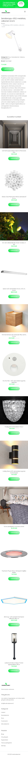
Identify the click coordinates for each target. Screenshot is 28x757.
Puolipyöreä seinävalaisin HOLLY (14, 427)
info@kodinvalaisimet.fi (7, 703)
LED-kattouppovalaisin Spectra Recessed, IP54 (14, 151)
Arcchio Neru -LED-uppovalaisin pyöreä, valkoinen (14, 381)
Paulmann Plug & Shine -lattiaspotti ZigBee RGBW (14, 571)
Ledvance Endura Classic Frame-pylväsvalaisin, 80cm (14, 663)
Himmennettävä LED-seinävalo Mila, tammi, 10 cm (14, 335)
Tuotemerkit (4, 721)
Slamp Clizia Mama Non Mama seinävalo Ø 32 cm (14, 197)
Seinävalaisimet (5, 58)
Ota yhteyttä (4, 737)
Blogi (2, 734)
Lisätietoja (7, 69)
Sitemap (3, 745)
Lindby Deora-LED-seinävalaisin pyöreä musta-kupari (14, 472)
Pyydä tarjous (21, 3)
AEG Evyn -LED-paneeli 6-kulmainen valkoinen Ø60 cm (14, 617)
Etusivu (3, 23)
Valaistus (22, 57)
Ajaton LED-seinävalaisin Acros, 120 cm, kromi (14, 289)
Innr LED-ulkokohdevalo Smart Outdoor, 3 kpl (14, 243)
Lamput (3, 712)
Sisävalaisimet (15, 57)
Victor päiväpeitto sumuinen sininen (14, 526)
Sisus (9, 57)
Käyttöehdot (4, 740)
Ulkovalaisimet (5, 724)
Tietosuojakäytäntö (6, 743)
